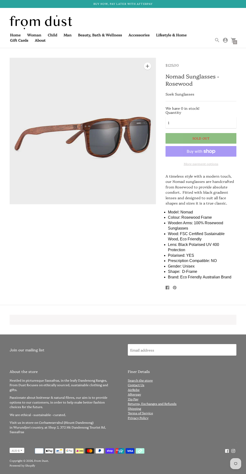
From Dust (41, 460)
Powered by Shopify (22, 465)
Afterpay (134, 394)
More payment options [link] (201, 163)
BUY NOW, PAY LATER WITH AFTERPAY (123, 4)
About (40, 40)
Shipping (134, 408)
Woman (34, 34)
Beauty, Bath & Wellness (100, 34)
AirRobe (134, 389)
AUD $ (15, 450)
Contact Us (136, 385)
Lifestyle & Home (171, 34)
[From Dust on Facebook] (227, 450)
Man (68, 34)
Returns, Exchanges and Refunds (152, 403)
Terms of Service (140, 413)
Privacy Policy (138, 418)
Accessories (139, 34)
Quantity (173, 112)
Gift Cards (19, 40)
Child (52, 34)
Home (15, 34)
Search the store (140, 380)
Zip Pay (133, 399)
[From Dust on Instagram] (233, 450)
